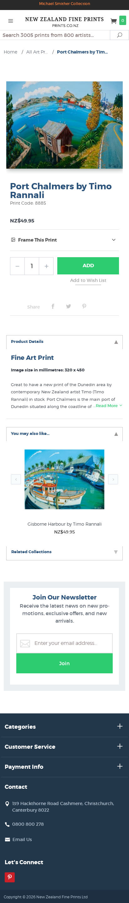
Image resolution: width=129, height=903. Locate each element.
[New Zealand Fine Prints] (64, 20)
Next (113, 479)
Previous (16, 479)
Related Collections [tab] (31, 551)
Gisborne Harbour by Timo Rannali (65, 524)
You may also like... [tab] (30, 433)
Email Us (22, 839)
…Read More (106, 405)
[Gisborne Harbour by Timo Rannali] (64, 481)
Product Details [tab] (27, 341)
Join (64, 663)
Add (88, 265)
